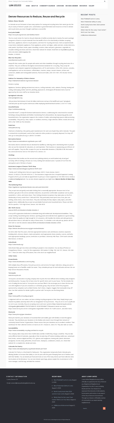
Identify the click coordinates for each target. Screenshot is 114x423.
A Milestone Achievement (88, 35)
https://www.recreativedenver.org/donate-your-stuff (24, 141)
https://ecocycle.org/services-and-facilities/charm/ (23, 35)
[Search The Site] (105, 1)
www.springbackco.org (15, 98)
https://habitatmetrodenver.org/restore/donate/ (23, 81)
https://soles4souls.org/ (15, 244)
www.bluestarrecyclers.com (16, 60)
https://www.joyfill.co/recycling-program (20, 296)
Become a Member (72, 6)
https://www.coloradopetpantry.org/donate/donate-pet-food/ (27, 349)
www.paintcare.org (14, 127)
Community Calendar (47, 6)
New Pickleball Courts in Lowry (90, 19)
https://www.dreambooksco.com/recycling (21, 261)
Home (28, 6)
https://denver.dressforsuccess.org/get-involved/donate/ (26, 228)
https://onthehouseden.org (16, 109)
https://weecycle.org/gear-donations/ (20, 314)
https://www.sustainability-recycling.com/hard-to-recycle (25, 330)
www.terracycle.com (14, 275)
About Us (34, 6)
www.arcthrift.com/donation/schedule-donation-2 (23, 210)
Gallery (91, 6)
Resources (83, 6)
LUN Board (60, 6)
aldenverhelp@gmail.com (17, 179)
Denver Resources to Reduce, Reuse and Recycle (36, 16)
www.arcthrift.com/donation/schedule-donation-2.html (44, 223)
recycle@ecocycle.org (67, 50)
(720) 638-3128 (60, 149)
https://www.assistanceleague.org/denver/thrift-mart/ (25, 169)
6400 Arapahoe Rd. (25, 52)
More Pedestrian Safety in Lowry (91, 22)
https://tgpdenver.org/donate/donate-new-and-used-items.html (28, 187)
